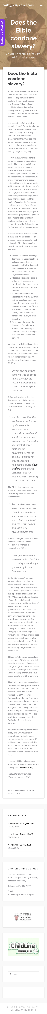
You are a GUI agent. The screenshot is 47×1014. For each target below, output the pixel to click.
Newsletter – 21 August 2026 (21, 823)
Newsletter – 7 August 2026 (20, 834)
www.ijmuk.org (26, 767)
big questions (20, 790)
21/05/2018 (27, 57)
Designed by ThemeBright (23, 1010)
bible (12, 790)
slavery (20, 793)
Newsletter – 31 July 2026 (19, 844)
